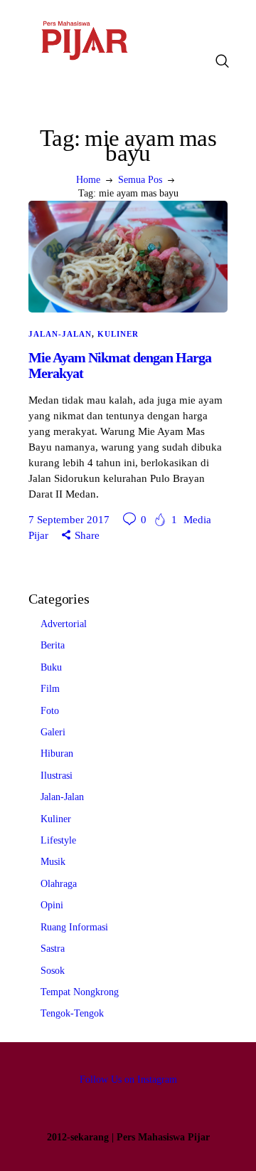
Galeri (53, 732)
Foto (50, 710)
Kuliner (118, 334)
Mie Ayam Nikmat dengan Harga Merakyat (119, 366)
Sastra (53, 948)
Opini (52, 905)
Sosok (53, 970)
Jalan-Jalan (60, 334)
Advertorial (64, 624)
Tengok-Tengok (72, 1013)
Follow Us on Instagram (128, 1079)
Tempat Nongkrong (80, 992)
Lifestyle (58, 840)
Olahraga (59, 883)
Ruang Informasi (74, 927)
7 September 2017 (69, 519)
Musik (53, 861)
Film (50, 688)
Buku (51, 667)
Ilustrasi (57, 775)
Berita (53, 645)
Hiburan (57, 753)
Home (88, 179)
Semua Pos (140, 179)
